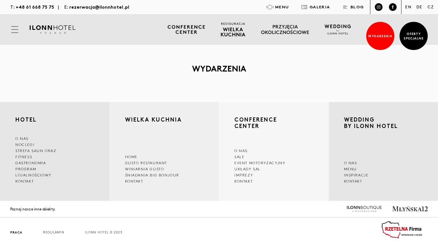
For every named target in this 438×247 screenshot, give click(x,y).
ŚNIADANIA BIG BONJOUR (152, 175)
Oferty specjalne (414, 35)
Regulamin (53, 232)
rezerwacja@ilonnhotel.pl (99, 6)
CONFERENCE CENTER (255, 123)
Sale (239, 156)
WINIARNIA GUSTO (144, 168)
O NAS (22, 138)
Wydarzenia (380, 36)
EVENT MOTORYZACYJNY (259, 162)
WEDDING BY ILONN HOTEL (371, 123)
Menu (350, 168)
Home (131, 156)
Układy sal (247, 168)
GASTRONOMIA (30, 162)
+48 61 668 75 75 (35, 6)
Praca (16, 232)
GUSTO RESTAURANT (146, 162)
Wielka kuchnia (153, 120)
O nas (350, 162)
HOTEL (26, 119)
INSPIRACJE (356, 175)
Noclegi (24, 144)
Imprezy (243, 175)
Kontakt (24, 181)
